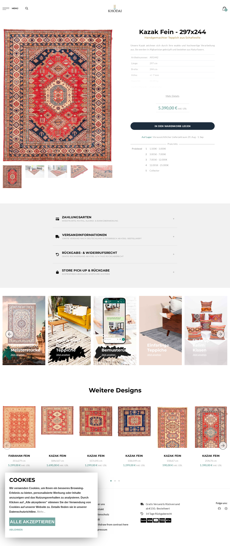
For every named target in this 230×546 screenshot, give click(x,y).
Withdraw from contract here (111, 524)
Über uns (99, 504)
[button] (115, 219)
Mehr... (41, 511)
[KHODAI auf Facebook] (219, 508)
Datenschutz (101, 514)
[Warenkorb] (223, 8)
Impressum (100, 529)
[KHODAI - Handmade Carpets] (114, 8)
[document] (51, 505)
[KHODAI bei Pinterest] (226, 508)
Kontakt (99, 509)
